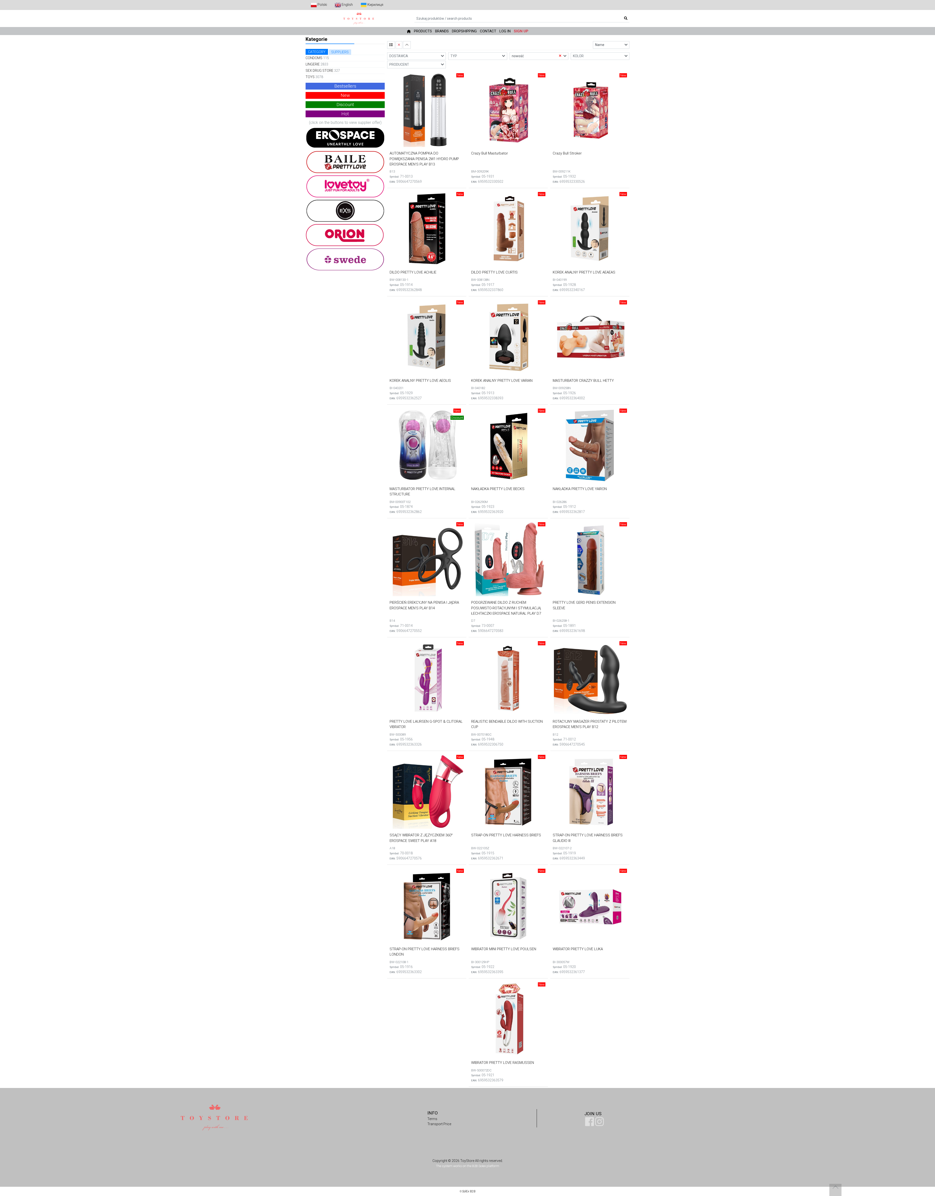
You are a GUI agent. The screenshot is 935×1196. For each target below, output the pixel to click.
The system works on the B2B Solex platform (467, 1166)
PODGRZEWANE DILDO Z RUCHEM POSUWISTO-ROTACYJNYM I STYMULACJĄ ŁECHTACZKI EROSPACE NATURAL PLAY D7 (506, 608)
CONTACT (488, 31)
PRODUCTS (423, 31)
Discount (345, 104)
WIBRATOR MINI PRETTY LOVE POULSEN (503, 949)
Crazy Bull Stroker (567, 153)
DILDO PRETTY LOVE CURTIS (494, 272)
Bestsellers (345, 86)
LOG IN (505, 31)
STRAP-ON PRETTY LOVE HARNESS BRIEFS (506, 835)
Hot (345, 114)
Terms (432, 1119)
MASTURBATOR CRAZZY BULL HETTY (583, 380)
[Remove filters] (399, 45)
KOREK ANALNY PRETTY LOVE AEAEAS (584, 272)
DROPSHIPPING (464, 31)
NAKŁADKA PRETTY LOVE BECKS (497, 489)
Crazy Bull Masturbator (489, 153)
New (345, 95)
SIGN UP (521, 31)
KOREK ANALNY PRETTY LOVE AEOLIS (420, 380)
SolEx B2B (469, 1191)
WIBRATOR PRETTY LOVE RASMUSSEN (502, 1062)
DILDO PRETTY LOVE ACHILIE (413, 272)
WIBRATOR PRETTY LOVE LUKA (578, 949)
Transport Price (439, 1124)
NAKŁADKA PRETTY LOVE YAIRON (580, 489)
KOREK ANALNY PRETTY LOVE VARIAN (502, 380)
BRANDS (442, 31)
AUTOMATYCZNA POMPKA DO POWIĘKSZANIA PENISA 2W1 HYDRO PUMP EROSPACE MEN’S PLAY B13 (424, 158)
